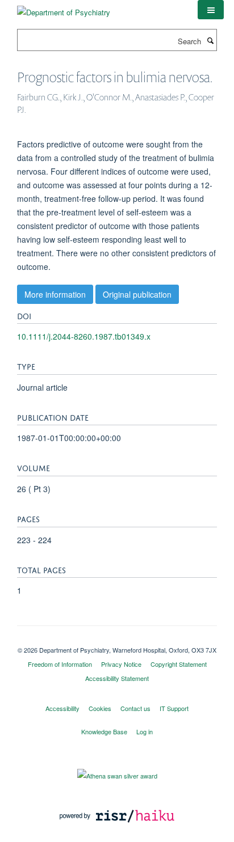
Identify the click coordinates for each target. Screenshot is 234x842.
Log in (144, 731)
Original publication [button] (137, 294)
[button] (211, 9)
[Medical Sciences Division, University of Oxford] (117, 640)
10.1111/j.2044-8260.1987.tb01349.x (84, 336)
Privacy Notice (121, 663)
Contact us (135, 708)
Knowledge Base (104, 731)
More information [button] (55, 294)
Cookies (100, 708)
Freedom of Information (60, 663)
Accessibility (62, 708)
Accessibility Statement (117, 678)
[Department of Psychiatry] (63, 8)
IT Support (174, 708)
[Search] (210, 40)
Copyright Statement (179, 663)
